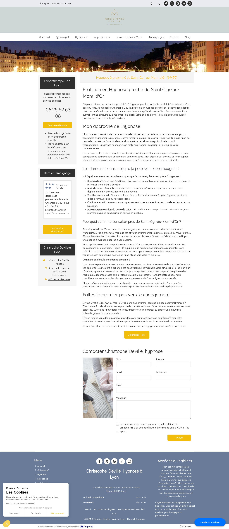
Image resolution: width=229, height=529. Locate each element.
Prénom (160, 359)
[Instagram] (189, 3)
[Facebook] (166, 3)
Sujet (119, 384)
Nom (118, 359)
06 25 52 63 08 (58, 112)
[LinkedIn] (183, 3)
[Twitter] (172, 3)
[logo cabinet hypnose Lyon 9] (114, 29)
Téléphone (161, 372)
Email (119, 372)
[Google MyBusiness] (178, 3)
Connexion (185, 526)
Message (121, 397)
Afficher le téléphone (59, 279)
